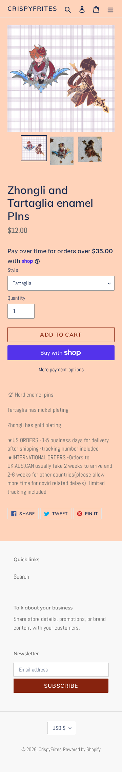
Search (21, 576)
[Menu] (110, 9)
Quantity (16, 298)
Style (12, 270)
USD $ (59, 728)
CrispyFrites (32, 8)
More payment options (61, 369)
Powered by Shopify (82, 749)
